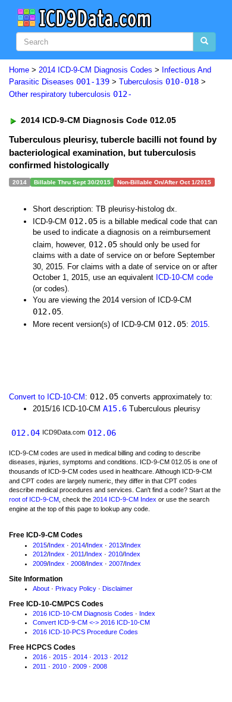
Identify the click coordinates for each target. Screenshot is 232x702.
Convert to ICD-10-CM (47, 396)
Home (19, 69)
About (41, 588)
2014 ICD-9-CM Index (124, 499)
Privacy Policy (75, 588)
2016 (40, 656)
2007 (116, 563)
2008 (78, 563)
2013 (116, 545)
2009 (40, 563)
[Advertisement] (95, 359)
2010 (115, 554)
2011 (77, 554)
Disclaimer (117, 588)
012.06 (101, 432)
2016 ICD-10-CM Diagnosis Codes (83, 613)
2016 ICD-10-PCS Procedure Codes (85, 631)
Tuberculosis (159, 81)
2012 (40, 554)
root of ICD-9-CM (34, 499)
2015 (199, 324)
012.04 (25, 432)
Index (57, 545)
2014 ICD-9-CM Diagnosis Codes (95, 69)
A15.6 (115, 408)
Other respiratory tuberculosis (70, 94)
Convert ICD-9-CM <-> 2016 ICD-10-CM (91, 622)
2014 (78, 545)
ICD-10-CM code (184, 277)
